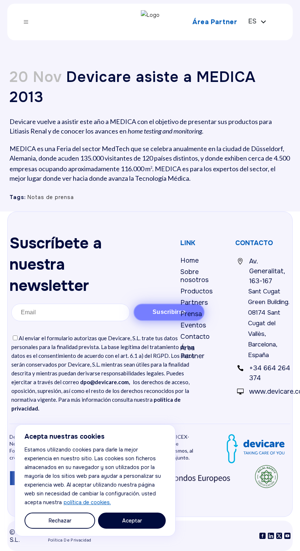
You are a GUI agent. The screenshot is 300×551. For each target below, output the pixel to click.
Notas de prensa (50, 197)
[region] (95, 480)
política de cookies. (87, 502)
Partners (194, 303)
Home (189, 260)
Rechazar (60, 520)
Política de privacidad (69, 540)
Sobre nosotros (194, 276)
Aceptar (132, 520)
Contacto (195, 337)
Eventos (193, 325)
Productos (196, 291)
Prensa (191, 314)
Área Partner (214, 22)
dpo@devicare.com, (105, 382)
